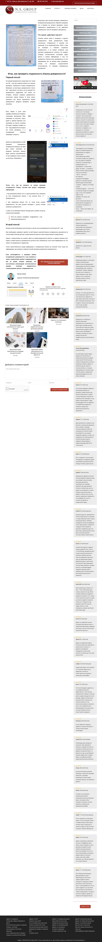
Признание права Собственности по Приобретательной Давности (37, 352)
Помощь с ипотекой (11, 927)
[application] (85, 82)
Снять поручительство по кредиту (15, 933)
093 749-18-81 (43, 1)
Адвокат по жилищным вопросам (58, 321)
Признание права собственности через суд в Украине (15, 327)
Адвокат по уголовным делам (83, 923)
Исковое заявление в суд (59, 931)
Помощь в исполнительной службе (16, 935)
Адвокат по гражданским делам (60, 919)
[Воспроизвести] (75, 87)
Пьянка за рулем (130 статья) (37, 925)
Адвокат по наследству (58, 927)
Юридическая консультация (60, 923)
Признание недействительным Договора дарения (37, 327)
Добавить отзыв (85, 906)
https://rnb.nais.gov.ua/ (17, 234)
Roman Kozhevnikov (81, 104)
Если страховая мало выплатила (38, 923)
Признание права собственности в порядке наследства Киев (15, 351)
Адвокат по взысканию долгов (83, 919)
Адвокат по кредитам (12, 919)
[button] (53, 262)
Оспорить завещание (58, 929)
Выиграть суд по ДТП (35, 921)
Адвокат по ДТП (33, 919)
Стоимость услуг (33, 933)
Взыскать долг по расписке (82, 925)
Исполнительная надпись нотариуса (16, 925)
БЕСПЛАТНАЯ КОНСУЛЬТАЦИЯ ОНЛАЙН (85, 3)
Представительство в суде (59, 921)
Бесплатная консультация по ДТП (38, 927)
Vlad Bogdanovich (81, 145)
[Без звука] (92, 87)
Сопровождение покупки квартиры (85, 931)
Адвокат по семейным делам (60, 925)
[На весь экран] (95, 87)
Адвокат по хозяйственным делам (84, 921)
